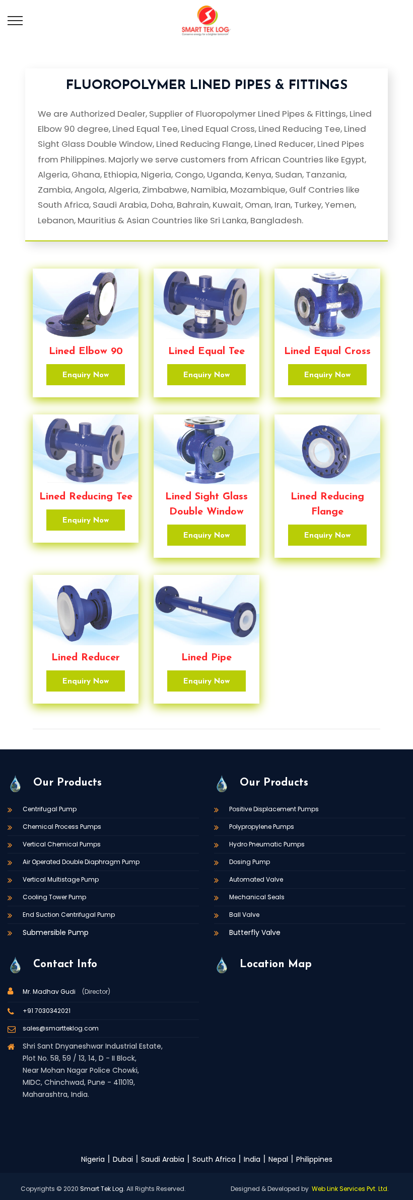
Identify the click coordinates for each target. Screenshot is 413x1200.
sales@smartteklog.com (61, 1028)
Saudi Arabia (162, 1159)
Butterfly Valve (255, 932)
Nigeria (93, 1159)
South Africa (214, 1159)
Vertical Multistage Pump (61, 879)
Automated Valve (256, 879)
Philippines (314, 1159)
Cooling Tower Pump (54, 897)
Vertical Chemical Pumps (62, 844)
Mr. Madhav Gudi (50, 991)
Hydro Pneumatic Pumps (267, 844)
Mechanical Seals (257, 897)
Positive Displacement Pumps (274, 809)
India (252, 1159)
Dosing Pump (249, 862)
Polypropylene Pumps (261, 826)
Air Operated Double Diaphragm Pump (81, 862)
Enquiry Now (85, 375)
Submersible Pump (56, 932)
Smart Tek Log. (102, 1188)
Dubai (123, 1159)
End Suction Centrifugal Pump (69, 914)
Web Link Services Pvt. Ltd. (350, 1188)
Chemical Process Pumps (62, 826)
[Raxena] (206, 20)
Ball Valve (244, 914)
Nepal (278, 1159)
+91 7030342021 (47, 1010)
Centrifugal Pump (50, 809)
